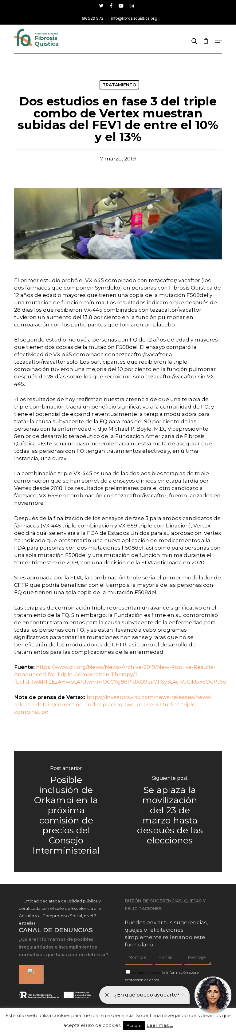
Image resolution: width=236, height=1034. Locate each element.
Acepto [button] (134, 1025)
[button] (218, 41)
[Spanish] (30, 974)
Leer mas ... (160, 1025)
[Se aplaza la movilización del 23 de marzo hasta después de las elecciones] (170, 811)
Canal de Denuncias (56, 930)
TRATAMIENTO (119, 85)
